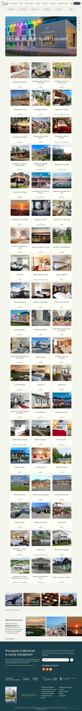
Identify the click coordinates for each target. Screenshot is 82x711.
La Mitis (70, 9)
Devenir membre (63, 691)
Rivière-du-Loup (35, 9)
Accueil (6, 610)
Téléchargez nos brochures (29, 695)
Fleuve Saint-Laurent (63, 3)
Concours (62, 689)
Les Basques (47, 9)
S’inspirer (45, 3)
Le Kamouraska (11, 9)
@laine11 (35, 627)
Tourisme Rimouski (46, 695)
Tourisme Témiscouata (47, 691)
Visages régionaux (52, 707)
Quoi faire (38, 3)
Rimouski (59, 9)
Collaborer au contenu (65, 687)
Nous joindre (62, 695)
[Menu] (76, 3)
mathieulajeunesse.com (41, 709)
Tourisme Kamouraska (47, 687)
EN (71, 3)
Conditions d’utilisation (72, 708)
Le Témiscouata (23, 9)
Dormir (21, 3)
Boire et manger (29, 3)
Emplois (61, 693)
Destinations (14, 3)
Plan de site (78, 708)
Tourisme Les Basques (47, 693)
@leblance (56, 627)
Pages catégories (13, 610)
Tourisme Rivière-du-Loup (48, 689)
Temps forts (53, 3)
